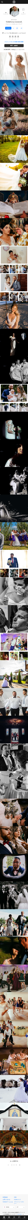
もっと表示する (14, 1161)
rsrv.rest (20, 1214)
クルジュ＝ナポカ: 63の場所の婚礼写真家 (14, 41)
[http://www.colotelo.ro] (21, 28)
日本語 (7, 1207)
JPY (17, 1207)
